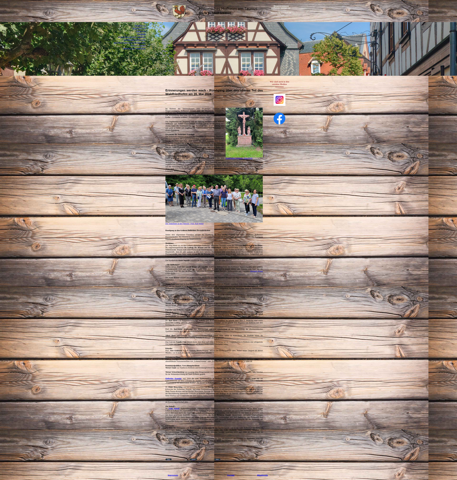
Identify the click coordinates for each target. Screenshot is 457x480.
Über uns (141, 32)
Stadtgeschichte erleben (132, 37)
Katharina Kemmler (173, 378)
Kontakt (230, 475)
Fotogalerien (138, 46)
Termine (141, 34)
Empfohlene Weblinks (134, 49)
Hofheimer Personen (135, 40)
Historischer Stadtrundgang (130, 43)
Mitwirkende (262, 475)
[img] (179, 11)
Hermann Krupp (256, 271)
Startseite (140, 26)
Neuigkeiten (139, 29)
